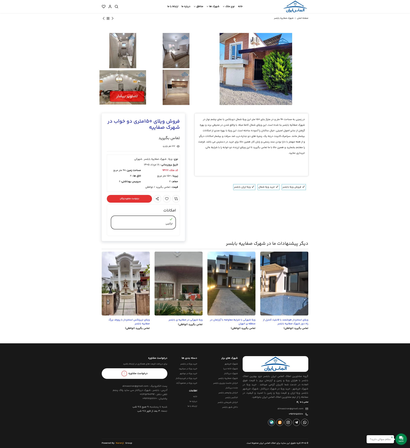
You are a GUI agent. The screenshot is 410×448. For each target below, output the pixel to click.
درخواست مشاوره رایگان (129, 198)
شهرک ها (214, 6)
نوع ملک (230, 6)
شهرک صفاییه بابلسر (284, 18)
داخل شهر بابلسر (230, 407)
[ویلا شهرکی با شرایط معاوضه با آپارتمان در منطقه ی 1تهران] (231, 283)
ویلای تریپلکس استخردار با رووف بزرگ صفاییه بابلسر (129, 322)
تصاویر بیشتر (127, 96)
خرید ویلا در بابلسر (188, 364)
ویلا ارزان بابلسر (242, 187)
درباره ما (185, 6)
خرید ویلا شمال (266, 187)
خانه (240, 6)
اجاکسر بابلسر (231, 397)
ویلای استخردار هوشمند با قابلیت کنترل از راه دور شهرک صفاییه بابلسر (285, 322)
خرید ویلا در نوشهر (188, 373)
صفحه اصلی (302, 18)
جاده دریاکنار (232, 388)
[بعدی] (113, 18)
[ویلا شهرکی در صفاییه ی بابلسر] (179, 283)
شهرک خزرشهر (231, 364)
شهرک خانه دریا (230, 369)
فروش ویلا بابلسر (292, 187)
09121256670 (296, 414)
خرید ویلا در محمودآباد (186, 383)
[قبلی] (104, 18)
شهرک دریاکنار (231, 373)
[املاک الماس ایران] (295, 6)
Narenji (120, 443)
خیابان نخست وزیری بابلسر (225, 383)
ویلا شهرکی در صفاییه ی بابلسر (186, 320)
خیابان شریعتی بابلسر (228, 402)
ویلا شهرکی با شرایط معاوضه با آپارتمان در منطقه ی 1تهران (232, 322)
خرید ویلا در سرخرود (188, 369)
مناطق (199, 6)
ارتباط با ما (172, 6)
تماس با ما (304, 402)
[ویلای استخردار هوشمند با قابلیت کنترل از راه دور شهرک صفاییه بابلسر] (284, 283)
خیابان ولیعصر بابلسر (228, 393)
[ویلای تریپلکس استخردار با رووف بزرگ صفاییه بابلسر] (126, 283)
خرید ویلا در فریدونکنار (186, 378)
